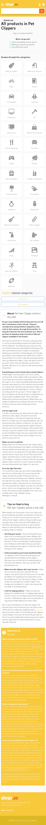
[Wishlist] (43, 4)
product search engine (16, 767)
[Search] (41, 11)
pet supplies (39, 610)
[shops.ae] (19, 4)
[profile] (40, 4)
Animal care (8, 20)
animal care (36, 646)
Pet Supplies (23, 304)
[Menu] (2, 4)
